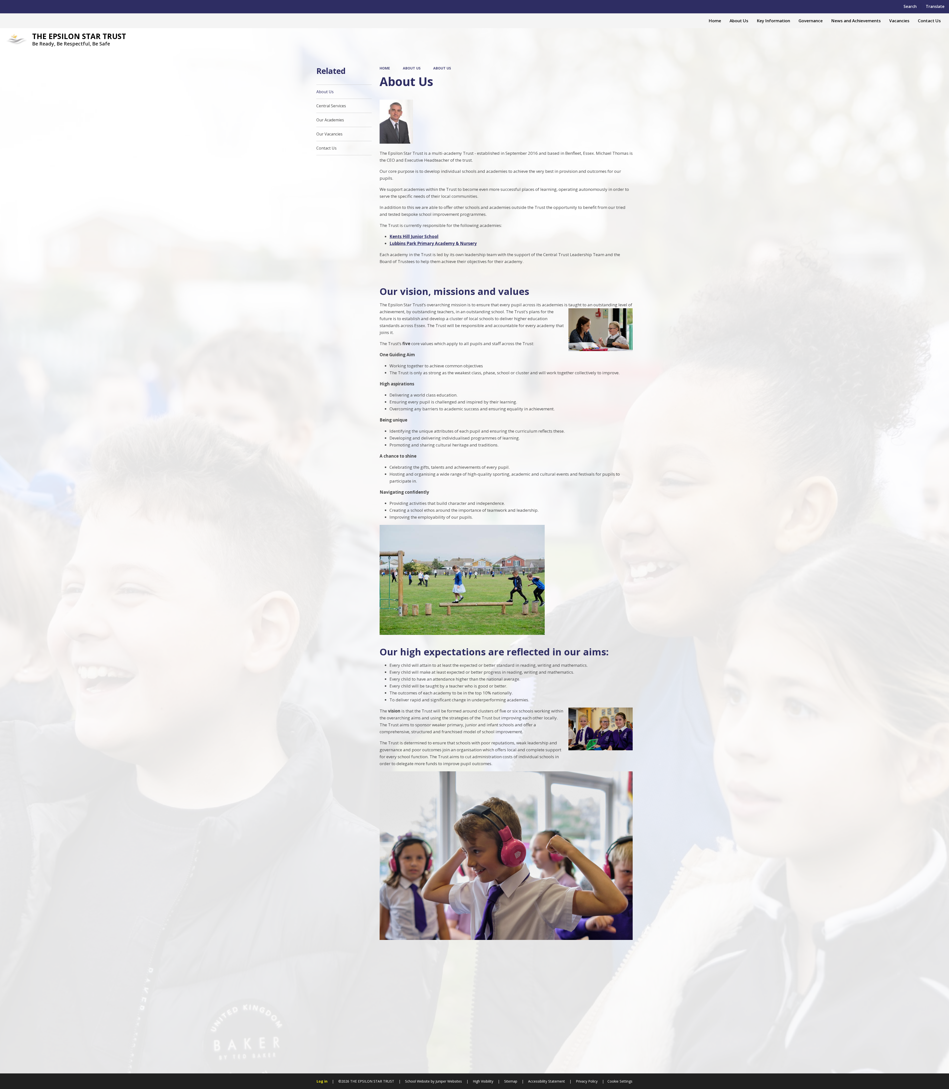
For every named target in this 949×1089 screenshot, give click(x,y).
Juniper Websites (448, 1081)
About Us (412, 68)
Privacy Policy (587, 1081)
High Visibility (483, 1081)
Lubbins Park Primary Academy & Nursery (433, 243)
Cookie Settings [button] (619, 1081)
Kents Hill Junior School (413, 236)
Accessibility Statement (546, 1081)
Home (385, 68)
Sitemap (510, 1081)
